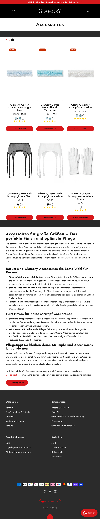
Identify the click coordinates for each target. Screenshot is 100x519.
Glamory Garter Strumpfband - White (80, 106)
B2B (8, 443)
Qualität (55, 412)
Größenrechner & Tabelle (18, 412)
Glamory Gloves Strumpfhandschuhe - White (80, 196)
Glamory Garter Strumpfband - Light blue (19, 107)
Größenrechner (13, 374)
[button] (5, 11)
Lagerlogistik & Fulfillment (18, 447)
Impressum (56, 456)
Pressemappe (57, 421)
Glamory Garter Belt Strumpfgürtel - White (50, 195)
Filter (8, 40)
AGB (53, 443)
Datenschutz (57, 452)
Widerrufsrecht (58, 447)
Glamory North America (63, 425)
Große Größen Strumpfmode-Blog (67, 416)
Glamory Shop (17, 382)
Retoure (9, 425)
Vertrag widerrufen (15, 421)
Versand (10, 416)
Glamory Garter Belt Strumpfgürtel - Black (19, 195)
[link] (88, 11)
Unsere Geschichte (60, 407)
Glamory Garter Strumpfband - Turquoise (50, 107)
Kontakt (9, 407)
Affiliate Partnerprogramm (18, 452)
